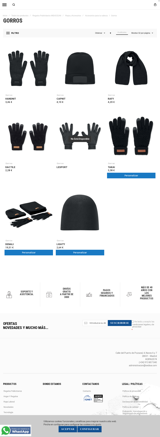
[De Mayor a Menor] (110, 33)
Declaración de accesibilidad (135, 402)
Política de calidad (130, 407)
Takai (111, 167)
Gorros (8, 95)
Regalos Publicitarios (13, 391)
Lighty (61, 244)
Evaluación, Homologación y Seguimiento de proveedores (134, 412)
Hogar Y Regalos (11, 396)
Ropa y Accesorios (73, 16)
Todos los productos (19, 16)
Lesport (62, 167)
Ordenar (98, 33)
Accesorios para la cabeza (96, 16)
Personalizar (131, 175)
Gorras (111, 163)
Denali (9, 244)
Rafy (111, 98)
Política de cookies (130, 396)
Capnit (61, 98)
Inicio (5, 16)
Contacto (87, 391)
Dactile (10, 167)
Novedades (8, 407)
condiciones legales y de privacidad (143, 325)
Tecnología (8, 412)
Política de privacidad (131, 391)
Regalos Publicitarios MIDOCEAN (46, 16)
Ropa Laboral (9, 402)
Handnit (10, 98)
